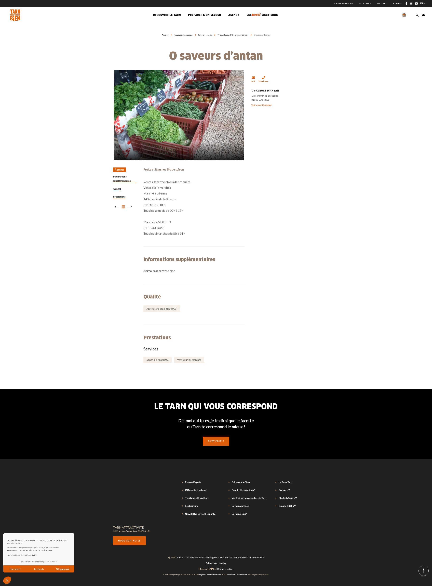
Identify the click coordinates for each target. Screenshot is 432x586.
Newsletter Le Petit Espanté (200, 513)
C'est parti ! (216, 441)
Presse (283, 490)
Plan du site (256, 557)
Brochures (365, 3)
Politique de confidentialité (234, 557)
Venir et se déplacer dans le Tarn (249, 498)
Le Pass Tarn (285, 482)
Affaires (397, 3)
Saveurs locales (205, 35)
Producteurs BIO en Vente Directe (233, 35)
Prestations (119, 196)
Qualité (117, 188)
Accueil (165, 35)
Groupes (381, 3)
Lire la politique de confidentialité (22, 555)
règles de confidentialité (210, 574)
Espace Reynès (193, 482)
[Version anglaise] (119, 482)
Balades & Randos (343, 3)
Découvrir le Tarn (167, 15)
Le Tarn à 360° (239, 513)
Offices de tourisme (195, 490)
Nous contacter (129, 540)
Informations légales (207, 557)
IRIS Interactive (224, 568)
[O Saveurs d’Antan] (179, 115)
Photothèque (286, 498)
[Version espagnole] (129, 482)
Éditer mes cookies (216, 563)
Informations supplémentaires (122, 178)
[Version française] (114, 482)
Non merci (15, 569)
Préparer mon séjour (183, 35)
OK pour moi (62, 569)
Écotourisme (191, 505)
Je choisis (39, 569)
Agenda (233, 15)
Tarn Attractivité (185, 557)
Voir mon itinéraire (261, 105)
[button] (7, 580)
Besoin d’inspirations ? (243, 490)
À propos (119, 169)
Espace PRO (285, 505)
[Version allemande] (124, 482)
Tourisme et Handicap (196, 498)
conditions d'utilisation (237, 574)
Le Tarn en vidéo (240, 505)
